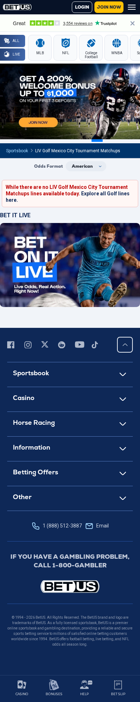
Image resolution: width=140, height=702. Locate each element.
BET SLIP (118, 694)
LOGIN (82, 7)
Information (31, 447)
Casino (23, 398)
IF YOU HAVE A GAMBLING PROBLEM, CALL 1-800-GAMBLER (70, 561)
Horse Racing (34, 422)
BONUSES (54, 694)
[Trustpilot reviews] (70, 23)
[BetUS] (70, 586)
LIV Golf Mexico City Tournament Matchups (77, 150)
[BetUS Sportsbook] (17, 7)
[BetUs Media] (12, 344)
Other (22, 497)
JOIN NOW (109, 7)
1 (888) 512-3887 (76, 526)
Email (102, 526)
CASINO (21, 694)
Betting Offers (35, 472)
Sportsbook (17, 150)
